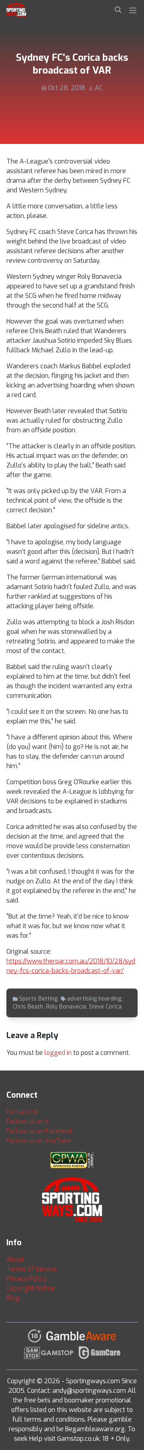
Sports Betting (38, 999)
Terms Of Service (31, 1269)
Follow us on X (27, 1121)
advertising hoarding (94, 999)
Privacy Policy (26, 1278)
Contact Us (22, 1112)
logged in (58, 1053)
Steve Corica (105, 1007)
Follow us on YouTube (38, 1140)
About (15, 1259)
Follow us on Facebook (39, 1131)
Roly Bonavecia (66, 1007)
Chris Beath (28, 1007)
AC (99, 88)
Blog (13, 1298)
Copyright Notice (30, 1288)
